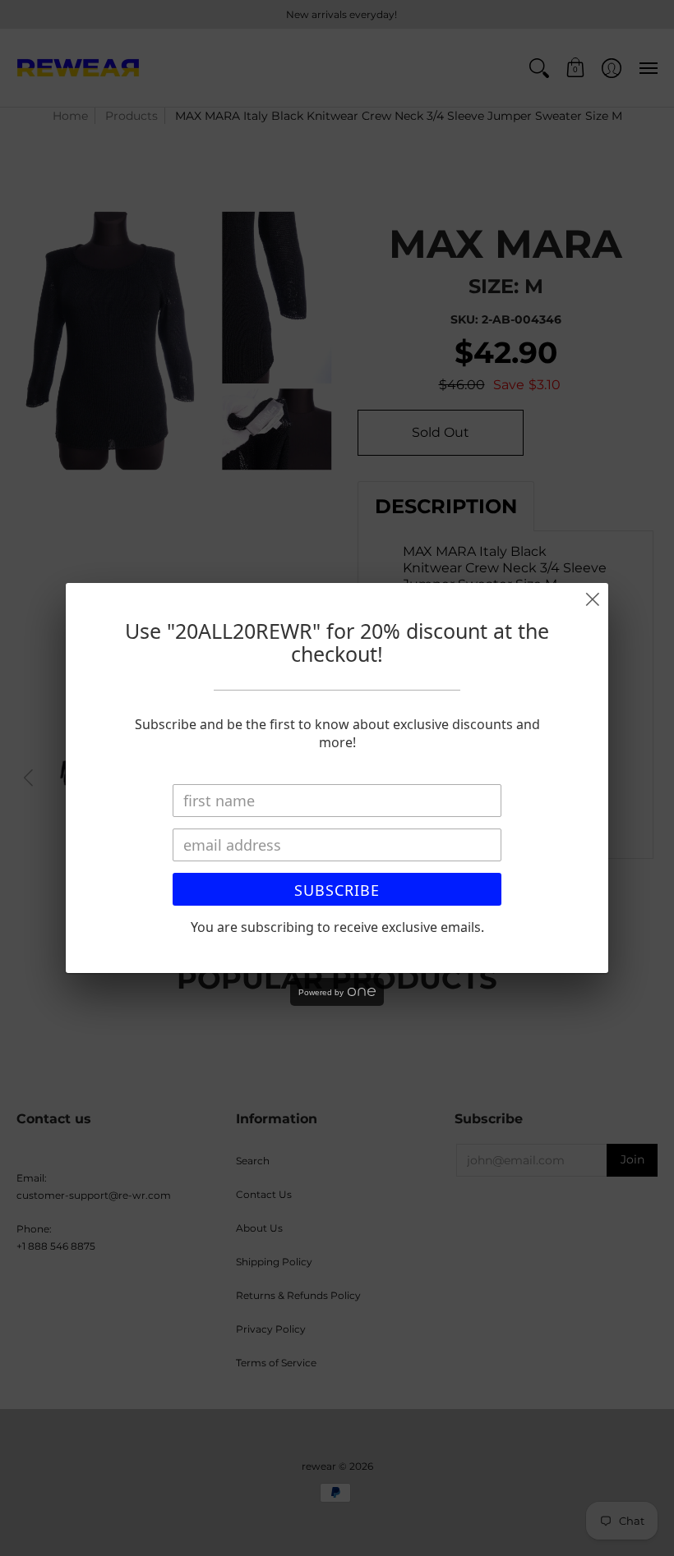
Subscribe (337, 890)
